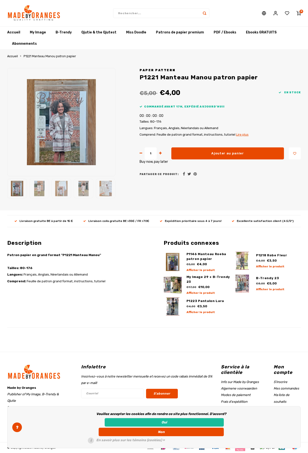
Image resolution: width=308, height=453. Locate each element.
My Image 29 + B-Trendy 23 (208, 279)
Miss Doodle (136, 32)
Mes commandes (286, 388)
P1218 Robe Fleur (271, 255)
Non (161, 432)
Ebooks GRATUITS (261, 32)
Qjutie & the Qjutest (98, 32)
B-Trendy (64, 32)
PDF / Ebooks (225, 32)
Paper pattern (158, 70)
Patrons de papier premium (180, 32)
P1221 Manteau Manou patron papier (50, 56)
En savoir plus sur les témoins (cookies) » (130, 440)
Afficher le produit (200, 270)
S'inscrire (280, 382)
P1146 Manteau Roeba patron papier (206, 256)
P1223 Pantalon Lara (205, 301)
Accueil (13, 32)
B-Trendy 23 (267, 278)
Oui (164, 422)
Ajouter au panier (227, 153)
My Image (38, 32)
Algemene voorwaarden (239, 388)
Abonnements (24, 44)
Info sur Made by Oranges (240, 382)
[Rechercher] (204, 13)
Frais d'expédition (234, 401)
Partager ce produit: (159, 174)
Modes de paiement (235, 395)
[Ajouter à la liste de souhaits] (295, 153)
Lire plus (242, 134)
